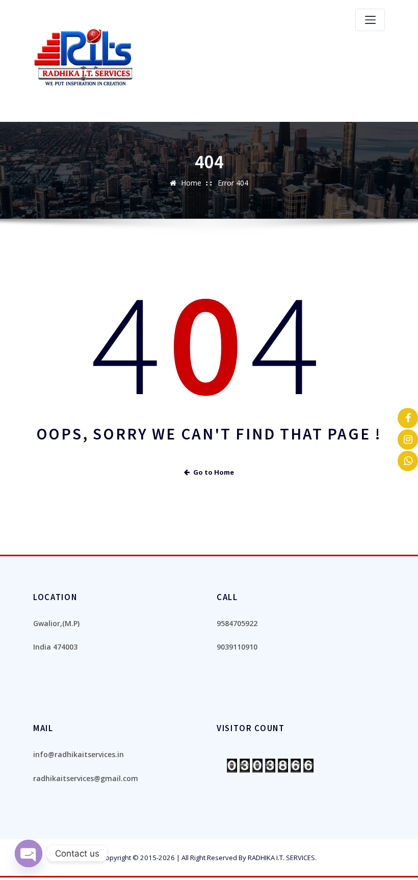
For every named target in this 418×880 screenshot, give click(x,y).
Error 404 (233, 183)
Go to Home (213, 472)
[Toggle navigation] (370, 20)
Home (191, 183)
